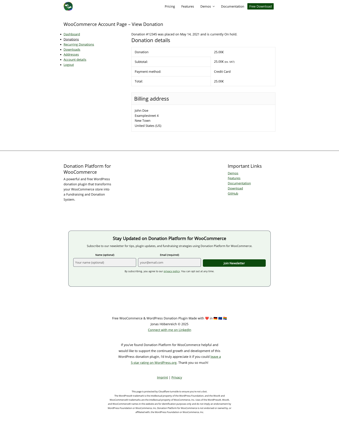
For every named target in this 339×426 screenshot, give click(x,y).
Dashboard (72, 34)
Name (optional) (104, 255)
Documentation (232, 6)
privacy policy (172, 271)
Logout (69, 65)
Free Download (260, 6)
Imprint (162, 377)
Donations (71, 39)
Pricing (170, 6)
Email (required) (169, 255)
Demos (205, 6)
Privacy (176, 377)
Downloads (72, 49)
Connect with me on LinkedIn (169, 330)
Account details (75, 59)
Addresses (71, 54)
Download (235, 188)
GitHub (233, 193)
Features (187, 6)
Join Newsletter (234, 263)
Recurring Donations (79, 44)
